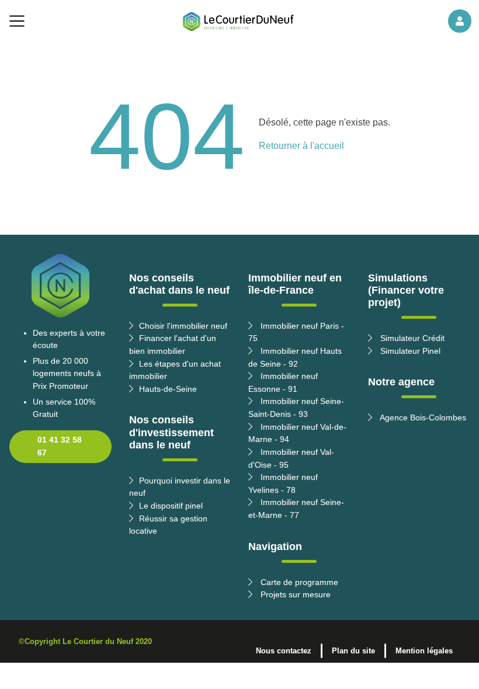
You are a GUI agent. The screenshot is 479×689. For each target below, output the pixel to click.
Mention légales (424, 650)
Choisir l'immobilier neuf (183, 325)
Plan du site (353, 650)
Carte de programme (298, 582)
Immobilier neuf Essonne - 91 (283, 382)
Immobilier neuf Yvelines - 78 (283, 483)
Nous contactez (283, 650)
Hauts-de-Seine (168, 389)
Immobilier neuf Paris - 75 (296, 332)
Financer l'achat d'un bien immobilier (172, 344)
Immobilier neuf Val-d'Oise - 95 (291, 458)
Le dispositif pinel (171, 505)
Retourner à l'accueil (301, 146)
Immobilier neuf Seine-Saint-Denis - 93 (296, 407)
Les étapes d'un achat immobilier (175, 370)
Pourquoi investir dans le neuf (179, 487)
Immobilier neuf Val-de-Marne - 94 (297, 433)
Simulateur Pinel (409, 351)
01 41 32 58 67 (59, 446)
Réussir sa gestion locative (168, 525)
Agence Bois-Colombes (422, 417)
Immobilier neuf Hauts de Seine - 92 (295, 357)
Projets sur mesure (294, 594)
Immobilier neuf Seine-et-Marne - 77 (296, 508)
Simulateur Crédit (411, 338)
